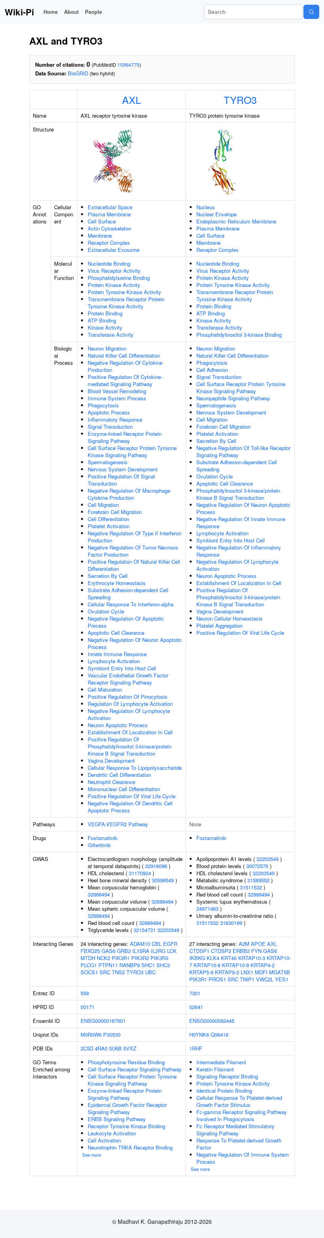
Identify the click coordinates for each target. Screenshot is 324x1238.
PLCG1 (89, 965)
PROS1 (217, 979)
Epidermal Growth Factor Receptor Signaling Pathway (127, 1108)
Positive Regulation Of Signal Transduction (121, 480)
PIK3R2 (140, 958)
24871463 (207, 908)
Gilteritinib (99, 845)
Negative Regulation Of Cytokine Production (125, 366)
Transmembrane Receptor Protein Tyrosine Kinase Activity (126, 302)
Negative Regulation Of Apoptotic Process (126, 622)
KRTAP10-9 (235, 965)
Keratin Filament (215, 1069)
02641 (196, 1007)
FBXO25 (90, 951)
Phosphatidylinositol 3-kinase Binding (239, 334)
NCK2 (103, 958)
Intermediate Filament (221, 1062)
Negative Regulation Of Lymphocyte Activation (129, 714)
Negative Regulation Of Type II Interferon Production (134, 536)
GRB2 (124, 951)
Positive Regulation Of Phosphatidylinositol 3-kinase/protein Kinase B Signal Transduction (129, 746)
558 (85, 993)
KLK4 (213, 958)
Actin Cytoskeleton (109, 228)
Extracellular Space (110, 207)
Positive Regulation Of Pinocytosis (128, 696)
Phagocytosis (103, 405)
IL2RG (158, 951)
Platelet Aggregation (219, 625)
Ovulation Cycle (106, 611)
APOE (258, 943)
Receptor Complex (109, 242)
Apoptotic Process (109, 412)
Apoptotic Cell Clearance (116, 632)
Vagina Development (111, 760)
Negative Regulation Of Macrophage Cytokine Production (129, 494)
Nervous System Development (123, 469)
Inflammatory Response (115, 419)
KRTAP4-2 (263, 965)
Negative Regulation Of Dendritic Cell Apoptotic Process (130, 806)
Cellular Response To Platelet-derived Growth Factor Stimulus (239, 1101)
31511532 (251, 887)
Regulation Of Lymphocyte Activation (130, 703)
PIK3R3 (159, 958)
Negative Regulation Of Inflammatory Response (238, 551)
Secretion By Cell (108, 576)
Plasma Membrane (109, 214)
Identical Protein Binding (224, 1090)
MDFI (261, 972)
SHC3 (163, 965)
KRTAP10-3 (251, 958)
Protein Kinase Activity (114, 285)
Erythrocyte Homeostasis (117, 583)
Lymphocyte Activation (114, 661)
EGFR (170, 943)
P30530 (112, 1034)
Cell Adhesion (212, 369)
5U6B (115, 1048)
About (71, 11)
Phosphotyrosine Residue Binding (126, 1062)
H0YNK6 (199, 1034)
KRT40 (229, 958)
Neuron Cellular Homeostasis (229, 618)
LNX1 (247, 972)
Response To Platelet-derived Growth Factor (238, 1144)
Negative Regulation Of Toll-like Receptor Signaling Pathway (243, 451)
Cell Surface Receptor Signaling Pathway (135, 1069)
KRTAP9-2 (227, 972)
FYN (256, 951)
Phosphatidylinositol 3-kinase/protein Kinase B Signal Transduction (238, 494)
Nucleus (205, 207)
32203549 (168, 930)
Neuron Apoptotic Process (118, 725)
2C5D (87, 1048)
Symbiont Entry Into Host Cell (122, 668)
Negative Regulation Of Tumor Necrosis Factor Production (133, 551)
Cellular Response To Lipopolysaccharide (135, 767)
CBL (157, 943)
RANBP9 (129, 965)
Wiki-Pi (19, 11)
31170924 (140, 873)
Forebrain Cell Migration (115, 512)
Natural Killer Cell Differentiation (124, 355)
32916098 (156, 866)
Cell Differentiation (108, 519)
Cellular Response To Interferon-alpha (130, 604)
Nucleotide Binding (109, 263)
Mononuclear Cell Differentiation (124, 789)
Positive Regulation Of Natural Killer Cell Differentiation (134, 565)
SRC (105, 972)
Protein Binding (105, 313)
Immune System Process (117, 398)
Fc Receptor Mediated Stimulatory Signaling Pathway (235, 1129)
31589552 (258, 880)
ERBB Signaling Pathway (117, 1119)
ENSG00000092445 (211, 1020)
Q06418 (219, 1034)
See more (91, 1155)
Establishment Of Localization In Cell (130, 732)
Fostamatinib (102, 838)
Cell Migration (103, 504)
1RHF (195, 1048)
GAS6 (108, 951)
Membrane (100, 235)
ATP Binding (102, 320)
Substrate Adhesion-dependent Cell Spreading (128, 593)
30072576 (257, 866)
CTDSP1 (199, 951)
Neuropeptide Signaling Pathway (233, 398)
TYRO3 (240, 99)
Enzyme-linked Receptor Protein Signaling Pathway (125, 437)
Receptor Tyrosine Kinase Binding (126, 1126)
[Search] (311, 12)
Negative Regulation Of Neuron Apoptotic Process (135, 643)
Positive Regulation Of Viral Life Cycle (131, 796)
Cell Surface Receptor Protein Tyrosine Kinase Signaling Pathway (132, 451)
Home (50, 11)
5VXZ (129, 1048)
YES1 (281, 979)
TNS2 (118, 972)
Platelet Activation (109, 526)
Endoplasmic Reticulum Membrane (236, 221)
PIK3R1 (121, 958)
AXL (131, 99)
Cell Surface (102, 221)
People (93, 11)
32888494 (99, 894)
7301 (194, 993)
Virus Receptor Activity (114, 270)
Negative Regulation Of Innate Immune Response (240, 522)
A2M (244, 943)
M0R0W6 (91, 1034)
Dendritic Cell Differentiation (119, 774)
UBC (150, 972)
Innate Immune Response (117, 654)
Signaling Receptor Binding (227, 1076)
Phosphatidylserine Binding (119, 277)
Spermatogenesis (108, 462)
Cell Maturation (105, 689)
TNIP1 (247, 979)
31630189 (231, 923)
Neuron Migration (107, 348)
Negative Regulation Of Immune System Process (242, 1158)
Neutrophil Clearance (111, 782)
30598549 (163, 880)
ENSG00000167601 (103, 1020)
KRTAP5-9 (201, 972)
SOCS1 (89, 972)
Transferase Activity (111, 334)
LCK (172, 951)
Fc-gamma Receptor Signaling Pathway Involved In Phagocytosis (241, 1115)
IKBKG (197, 958)
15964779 (128, 64)
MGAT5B (279, 972)
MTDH (88, 958)
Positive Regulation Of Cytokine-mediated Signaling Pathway (125, 380)
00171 (87, 1007)
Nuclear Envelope (216, 214)
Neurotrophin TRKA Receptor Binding (130, 1147)
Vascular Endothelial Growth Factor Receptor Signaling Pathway (128, 679)
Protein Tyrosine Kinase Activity (124, 292)
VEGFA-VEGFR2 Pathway (118, 824)
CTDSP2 (221, 951)
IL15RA (140, 951)
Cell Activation (104, 1140)
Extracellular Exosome (113, 249)
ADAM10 (140, 943)
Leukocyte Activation (112, 1133)
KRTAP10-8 (207, 965)
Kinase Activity (105, 327)
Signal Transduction (110, 426)
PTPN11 (108, 965)
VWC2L (264, 979)
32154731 (145, 930)
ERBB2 (241, 951)
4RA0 (101, 1048)
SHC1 (148, 965)
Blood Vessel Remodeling (117, 391)
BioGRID (78, 73)
